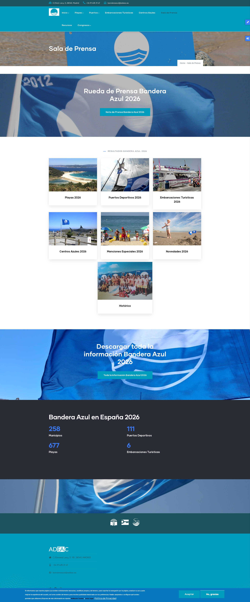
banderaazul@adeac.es (64, 573)
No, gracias (212, 594)
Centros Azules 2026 (73, 251)
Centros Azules (147, 12)
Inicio (64, 12)
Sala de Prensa (169, 12)
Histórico (125, 305)
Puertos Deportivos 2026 (125, 197)
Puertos (93, 12)
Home (182, 63)
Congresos (83, 25)
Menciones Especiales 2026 (125, 251)
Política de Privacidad (105, 598)
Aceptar (189, 594)
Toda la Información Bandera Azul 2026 (125, 375)
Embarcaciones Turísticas (119, 12)
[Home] (54, 12)
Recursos (67, 25)
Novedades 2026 (177, 251)
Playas (78, 12)
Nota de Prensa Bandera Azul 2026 (125, 112)
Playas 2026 (73, 197)
